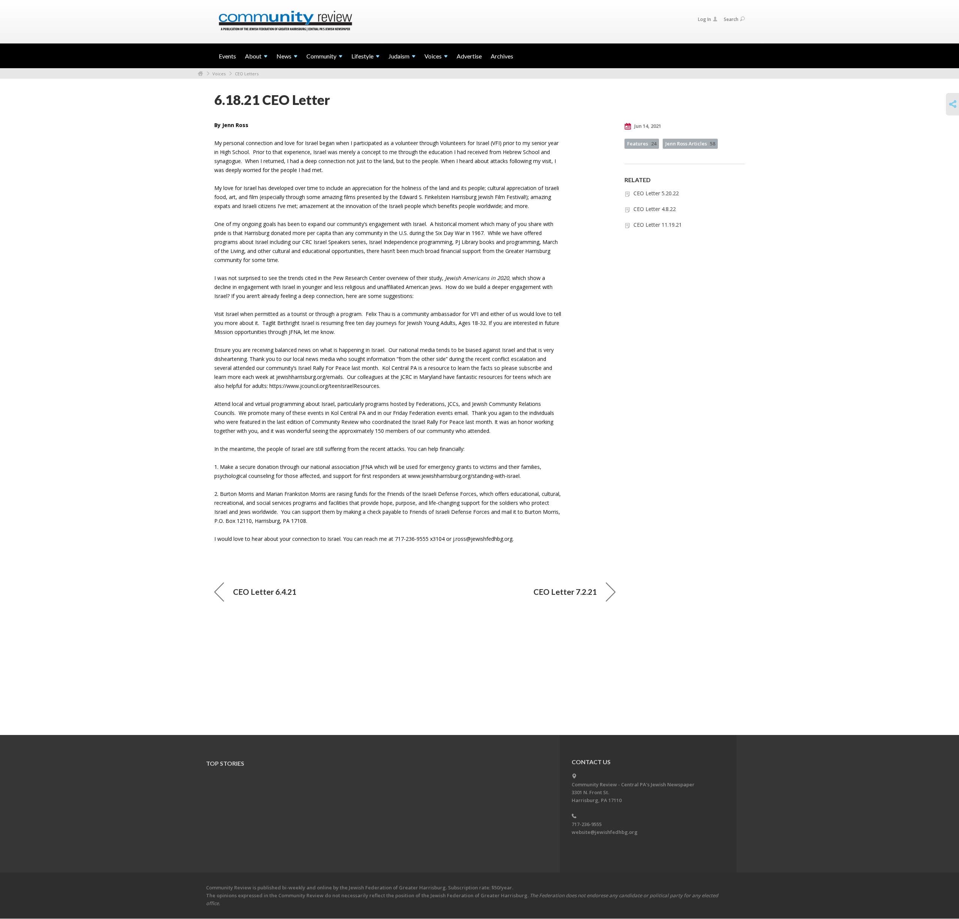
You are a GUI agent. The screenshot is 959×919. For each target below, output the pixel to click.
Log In (704, 19)
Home (200, 73)
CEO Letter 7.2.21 (565, 591)
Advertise (469, 56)
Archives (502, 56)
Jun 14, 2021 (647, 126)
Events (227, 56)
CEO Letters (246, 73)
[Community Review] (285, 21)
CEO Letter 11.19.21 (657, 224)
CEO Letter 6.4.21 (264, 591)
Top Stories (225, 763)
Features (641, 143)
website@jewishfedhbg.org (605, 832)
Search (731, 19)
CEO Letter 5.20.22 (656, 193)
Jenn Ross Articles (690, 143)
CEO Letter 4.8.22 (654, 209)
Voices (219, 73)
